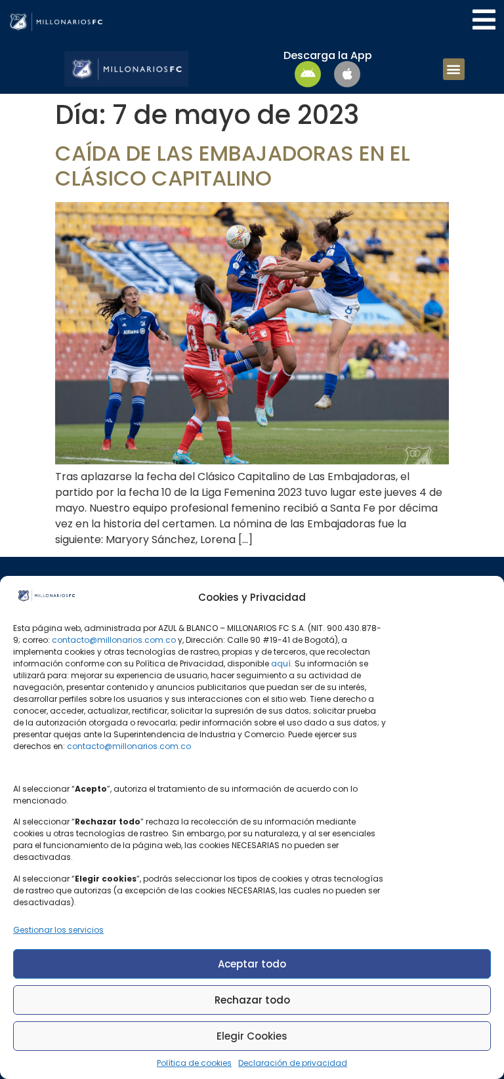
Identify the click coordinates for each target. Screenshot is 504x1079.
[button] (454, 69)
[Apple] (347, 74)
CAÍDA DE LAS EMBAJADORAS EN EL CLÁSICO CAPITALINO (232, 165)
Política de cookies (194, 1063)
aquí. (282, 663)
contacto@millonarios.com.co (114, 639)
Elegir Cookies (252, 1036)
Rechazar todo (252, 1000)
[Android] (308, 74)
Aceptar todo (252, 964)
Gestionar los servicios (58, 929)
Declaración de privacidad (292, 1063)
